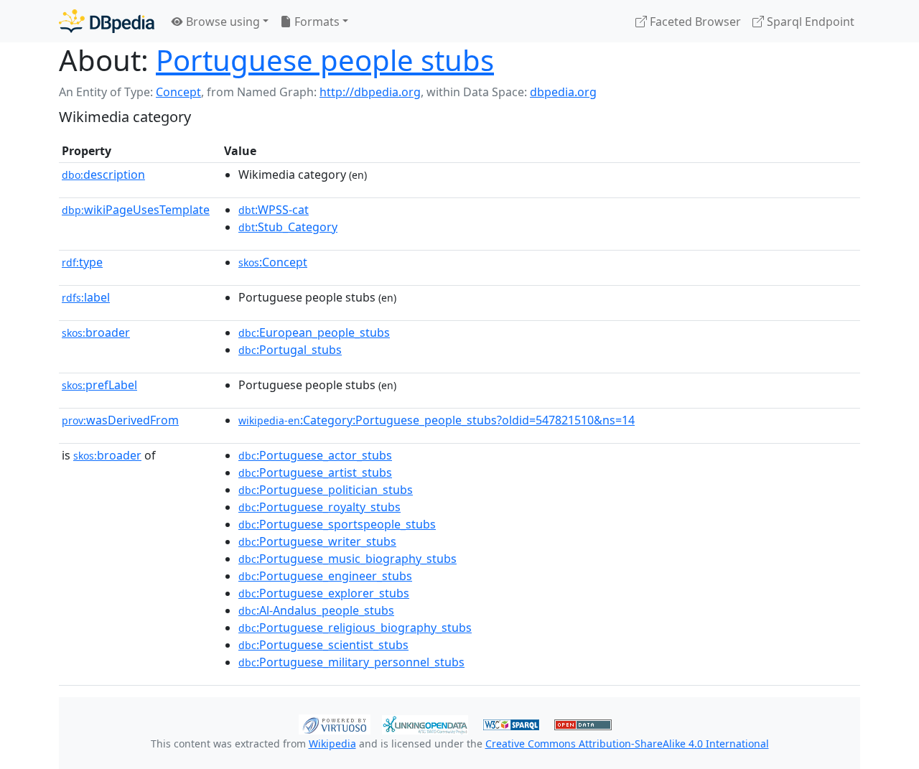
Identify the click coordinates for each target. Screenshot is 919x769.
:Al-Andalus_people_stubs (316, 610)
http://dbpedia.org (370, 92)
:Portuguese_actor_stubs (315, 455)
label (86, 297)
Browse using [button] (221, 21)
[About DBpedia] (106, 21)
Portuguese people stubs (325, 60)
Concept (178, 92)
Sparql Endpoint (809, 21)
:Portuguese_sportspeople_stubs (337, 524)
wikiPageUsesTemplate (136, 210)
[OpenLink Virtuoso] (334, 723)
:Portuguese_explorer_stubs (323, 593)
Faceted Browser (694, 21)
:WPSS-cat (273, 210)
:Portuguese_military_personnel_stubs (351, 662)
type (82, 262)
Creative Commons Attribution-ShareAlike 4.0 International (627, 743)
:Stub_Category (287, 227)
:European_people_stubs (314, 332)
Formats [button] (315, 21)
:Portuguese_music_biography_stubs (347, 559)
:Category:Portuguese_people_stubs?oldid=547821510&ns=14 (436, 420)
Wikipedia (332, 743)
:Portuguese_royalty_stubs (319, 507)
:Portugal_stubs (290, 350)
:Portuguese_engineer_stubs (325, 576)
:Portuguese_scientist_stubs (323, 645)
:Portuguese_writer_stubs (317, 541)
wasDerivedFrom (120, 420)
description (103, 174)
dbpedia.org (563, 92)
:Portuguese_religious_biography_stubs (355, 627)
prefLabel (99, 385)
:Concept (272, 262)
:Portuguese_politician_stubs (325, 490)
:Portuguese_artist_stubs (315, 472)
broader (96, 332)
